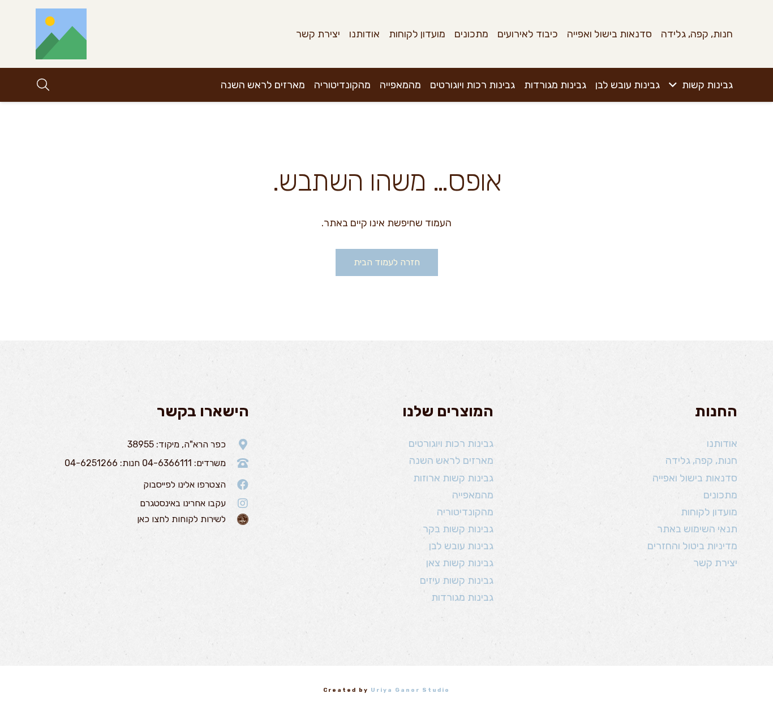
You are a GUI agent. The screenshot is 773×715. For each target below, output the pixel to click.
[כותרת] (61, 33)
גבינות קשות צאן (459, 563)
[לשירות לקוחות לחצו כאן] (237, 519)
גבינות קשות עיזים (456, 580)
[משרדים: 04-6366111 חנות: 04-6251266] (237, 463)
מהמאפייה (472, 495)
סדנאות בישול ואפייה (694, 478)
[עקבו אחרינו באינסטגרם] (237, 503)
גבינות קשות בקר (458, 529)
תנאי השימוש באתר (697, 529)
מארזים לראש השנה (451, 460)
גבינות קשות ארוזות (453, 478)
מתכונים (720, 495)
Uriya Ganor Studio (410, 690)
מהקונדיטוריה (465, 512)
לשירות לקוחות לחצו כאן (181, 519)
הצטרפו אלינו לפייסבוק (184, 484)
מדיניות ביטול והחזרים (692, 546)
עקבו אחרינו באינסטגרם (183, 503)
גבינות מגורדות (462, 597)
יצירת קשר (715, 563)
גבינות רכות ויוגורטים (451, 443)
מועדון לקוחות (709, 512)
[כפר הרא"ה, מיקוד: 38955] (237, 444)
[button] (675, 85)
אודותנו (722, 443)
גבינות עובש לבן (461, 546)
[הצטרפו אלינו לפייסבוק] (237, 484)
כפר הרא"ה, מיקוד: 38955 (176, 444)
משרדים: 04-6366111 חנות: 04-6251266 (145, 463)
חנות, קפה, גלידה (701, 460)
